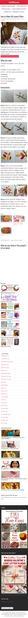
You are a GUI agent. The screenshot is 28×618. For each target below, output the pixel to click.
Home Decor (6, 240)
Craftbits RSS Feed (10, 601)
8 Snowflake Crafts (7, 11)
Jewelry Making (4, 396)
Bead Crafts (3, 382)
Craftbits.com (14, 612)
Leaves (17, 240)
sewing (21, 204)
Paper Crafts (4, 405)
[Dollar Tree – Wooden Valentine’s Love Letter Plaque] (14, 593)
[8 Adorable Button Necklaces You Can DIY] (10, 291)
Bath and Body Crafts (6, 379)
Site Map (7, 614)
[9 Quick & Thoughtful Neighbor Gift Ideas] (10, 309)
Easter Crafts (4, 370)
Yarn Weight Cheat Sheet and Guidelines (8, 6)
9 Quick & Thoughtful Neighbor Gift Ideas (8, 310)
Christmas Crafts (5, 364)
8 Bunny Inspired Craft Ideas (6, 346)
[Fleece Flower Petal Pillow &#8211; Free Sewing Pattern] (19, 218)
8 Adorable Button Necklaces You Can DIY (8, 292)
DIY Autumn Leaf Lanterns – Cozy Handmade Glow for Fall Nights (12, 490)
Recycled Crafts (4, 408)
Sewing (4, 81)
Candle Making (4, 385)
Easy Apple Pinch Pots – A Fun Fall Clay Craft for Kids (10, 468)
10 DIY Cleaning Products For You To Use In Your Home (10, 328)
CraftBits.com (14, 2)
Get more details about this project (10, 56)
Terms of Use (13, 614)
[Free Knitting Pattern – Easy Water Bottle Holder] (10, 447)
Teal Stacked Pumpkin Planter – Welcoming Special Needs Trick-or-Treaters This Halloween (13, 438)
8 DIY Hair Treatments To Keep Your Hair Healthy (9, 337)
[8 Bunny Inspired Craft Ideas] (10, 345)
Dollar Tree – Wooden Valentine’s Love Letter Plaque (10, 594)
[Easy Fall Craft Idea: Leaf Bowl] (6, 230)
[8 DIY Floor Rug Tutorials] (14, 547)
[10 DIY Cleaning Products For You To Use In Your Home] (10, 327)
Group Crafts (4, 391)
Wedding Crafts (4, 420)
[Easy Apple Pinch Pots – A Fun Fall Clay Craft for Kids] (10, 467)
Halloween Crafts (5, 367)
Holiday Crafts (4, 393)
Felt (3, 72)
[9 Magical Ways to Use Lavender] (10, 300)
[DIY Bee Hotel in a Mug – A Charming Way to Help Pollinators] (10, 457)
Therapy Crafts (4, 417)
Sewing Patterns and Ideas (7, 361)
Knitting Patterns (5, 355)
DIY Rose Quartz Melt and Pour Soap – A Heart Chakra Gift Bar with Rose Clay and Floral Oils (14, 479)
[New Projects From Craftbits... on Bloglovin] (7, 608)
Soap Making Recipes (6, 414)
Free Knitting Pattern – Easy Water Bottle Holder (9, 448)
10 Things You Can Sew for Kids (6, 319)
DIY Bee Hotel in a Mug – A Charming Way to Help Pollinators (12, 458)
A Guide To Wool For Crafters (22, 6)
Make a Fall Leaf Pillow (6, 222)
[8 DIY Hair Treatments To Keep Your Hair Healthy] (10, 336)
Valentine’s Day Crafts (6, 376)
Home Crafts (17, 18)
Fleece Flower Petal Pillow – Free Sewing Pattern (18, 224)
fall (15, 240)
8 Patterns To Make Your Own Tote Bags (19, 9)
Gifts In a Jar (4, 388)
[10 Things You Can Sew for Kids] (10, 318)
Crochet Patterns (5, 358)
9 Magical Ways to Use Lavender (18, 11)
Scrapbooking (4, 411)
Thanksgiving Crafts (5, 373)
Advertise (21, 616)
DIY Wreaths (4, 423)
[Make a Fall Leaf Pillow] (6, 218)
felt (19, 117)
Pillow (20, 240)
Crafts (17, 497)
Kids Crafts (3, 399)
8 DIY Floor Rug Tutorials (6, 9)
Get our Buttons (14, 616)
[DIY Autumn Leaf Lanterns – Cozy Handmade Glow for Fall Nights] (10, 489)
